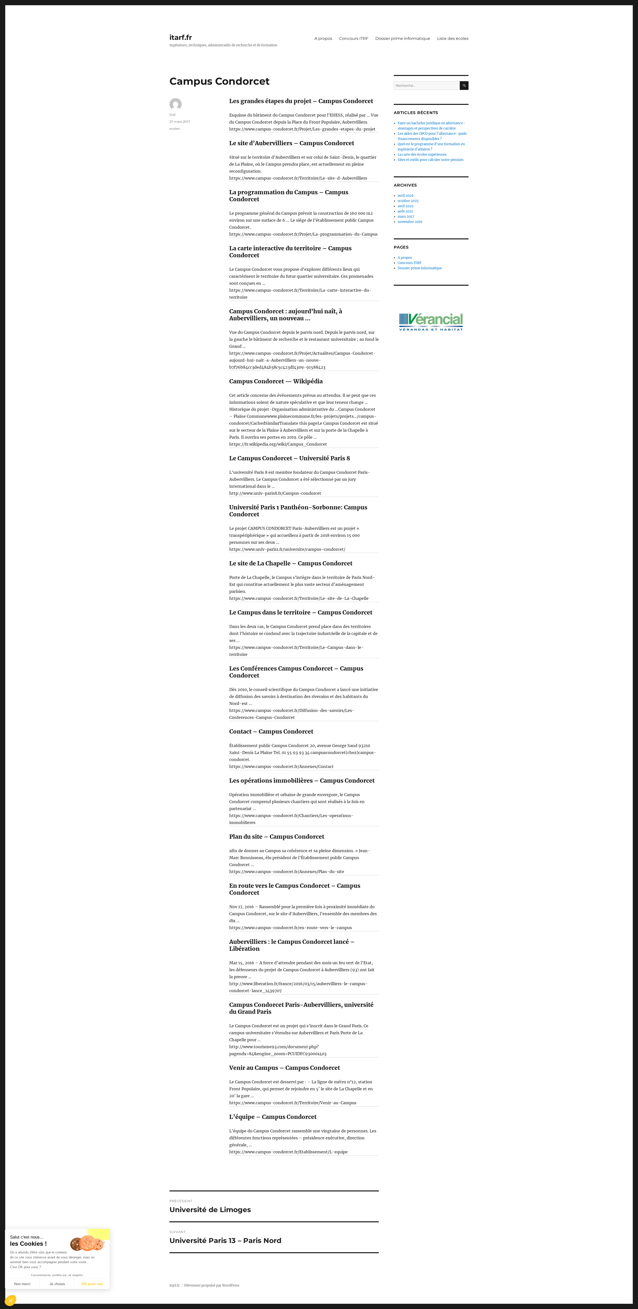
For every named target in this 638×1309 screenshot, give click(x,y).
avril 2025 (405, 206)
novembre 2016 (410, 222)
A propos (323, 38)
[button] (10, 1301)
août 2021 (405, 211)
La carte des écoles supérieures (422, 154)
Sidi (172, 115)
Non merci (22, 1284)
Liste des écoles (453, 38)
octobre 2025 (408, 201)
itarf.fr (180, 37)
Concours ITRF (353, 38)
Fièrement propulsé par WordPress (211, 1285)
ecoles (174, 129)
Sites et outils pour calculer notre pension (431, 160)
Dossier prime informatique (402, 38)
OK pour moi (92, 1284)
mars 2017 (406, 216)
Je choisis (57, 1284)
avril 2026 (406, 196)
